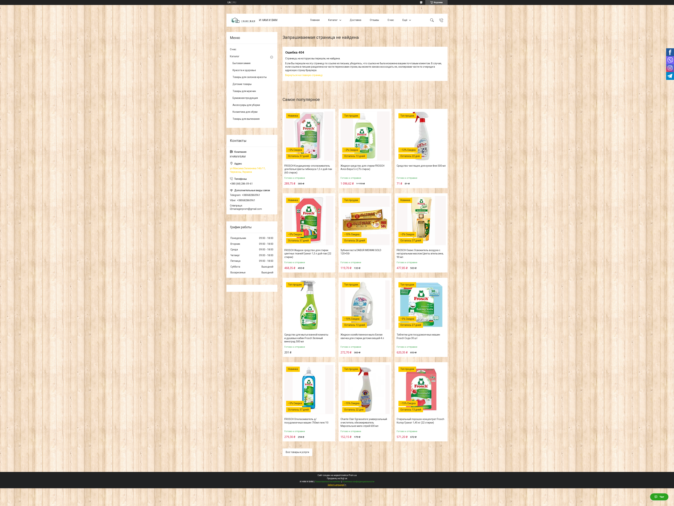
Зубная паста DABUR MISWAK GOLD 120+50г (361, 252)
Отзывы (374, 20)
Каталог (333, 20)
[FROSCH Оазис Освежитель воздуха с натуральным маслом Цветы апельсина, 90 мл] (421, 220)
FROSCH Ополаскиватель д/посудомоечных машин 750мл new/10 (306, 421)
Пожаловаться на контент (328, 481)
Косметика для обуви (245, 111)
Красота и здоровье (244, 70)
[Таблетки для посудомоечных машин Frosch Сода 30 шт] (421, 305)
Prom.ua (353, 475)
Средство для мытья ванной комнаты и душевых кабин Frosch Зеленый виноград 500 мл (306, 338)
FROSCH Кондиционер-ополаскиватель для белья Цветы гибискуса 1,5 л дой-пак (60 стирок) (308, 169)
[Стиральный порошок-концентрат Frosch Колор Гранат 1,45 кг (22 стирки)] (421, 389)
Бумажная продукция (245, 98)
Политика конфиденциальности (358, 481)
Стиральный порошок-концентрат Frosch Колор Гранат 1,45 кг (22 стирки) (420, 421)
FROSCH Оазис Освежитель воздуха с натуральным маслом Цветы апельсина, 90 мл (420, 253)
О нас (391, 20)
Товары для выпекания (246, 118)
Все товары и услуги (297, 452)
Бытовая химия (241, 63)
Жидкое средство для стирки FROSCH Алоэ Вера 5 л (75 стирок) (362, 167)
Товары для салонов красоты (250, 77)
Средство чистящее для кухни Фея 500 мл (421, 165)
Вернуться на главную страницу (304, 75)
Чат (662, 496)
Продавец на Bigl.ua (337, 478)
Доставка (355, 20)
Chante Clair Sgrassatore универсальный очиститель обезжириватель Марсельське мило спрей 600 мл (364, 422)
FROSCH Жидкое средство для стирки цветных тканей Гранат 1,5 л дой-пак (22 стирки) (307, 253)
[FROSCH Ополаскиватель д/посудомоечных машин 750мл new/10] (308, 389)
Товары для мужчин (244, 91)
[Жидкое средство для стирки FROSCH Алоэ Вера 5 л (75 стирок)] (365, 136)
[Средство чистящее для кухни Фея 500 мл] (421, 136)
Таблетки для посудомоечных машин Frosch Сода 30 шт (418, 336)
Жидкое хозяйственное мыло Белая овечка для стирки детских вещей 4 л (362, 336)
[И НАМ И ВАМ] (243, 20)
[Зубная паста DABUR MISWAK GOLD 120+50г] (365, 220)
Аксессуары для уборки (246, 105)
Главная (315, 20)
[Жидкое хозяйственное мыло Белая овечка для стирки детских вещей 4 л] (365, 305)
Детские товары (242, 84)
